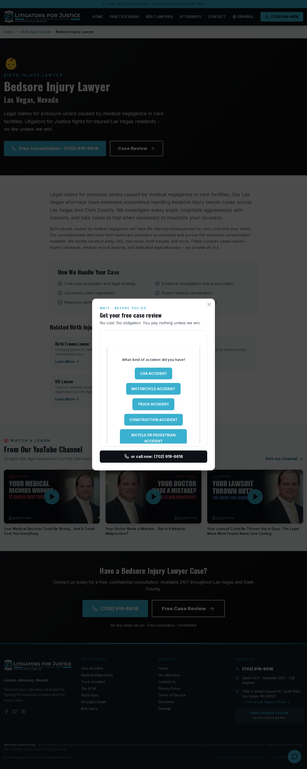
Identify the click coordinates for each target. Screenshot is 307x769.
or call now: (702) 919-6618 (157, 456)
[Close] (209, 304)
